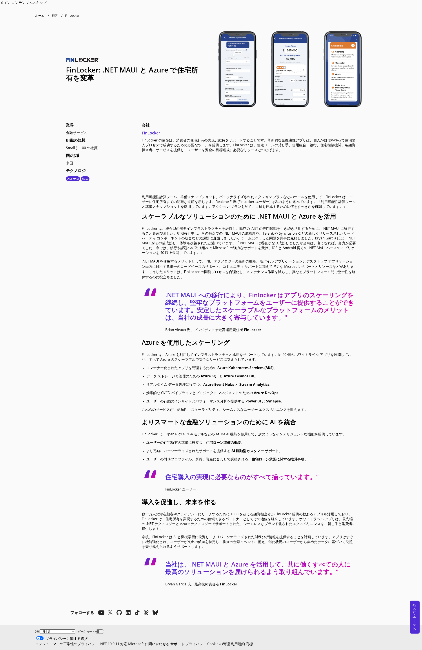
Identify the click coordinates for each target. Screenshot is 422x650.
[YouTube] (101, 612)
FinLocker (151, 133)
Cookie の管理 (218, 643)
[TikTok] (137, 612)
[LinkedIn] (128, 612)
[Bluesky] (155, 612)
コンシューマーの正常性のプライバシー (66, 643)
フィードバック (414, 617)
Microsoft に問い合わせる (148, 643)
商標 (249, 643)
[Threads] (146, 612)
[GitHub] (119, 612)
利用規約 (238, 643)
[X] (110, 612)
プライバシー (195, 643)
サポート (177, 643)
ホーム (39, 15)
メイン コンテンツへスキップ (23, 2)
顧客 (55, 15)
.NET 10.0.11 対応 (113, 643)
